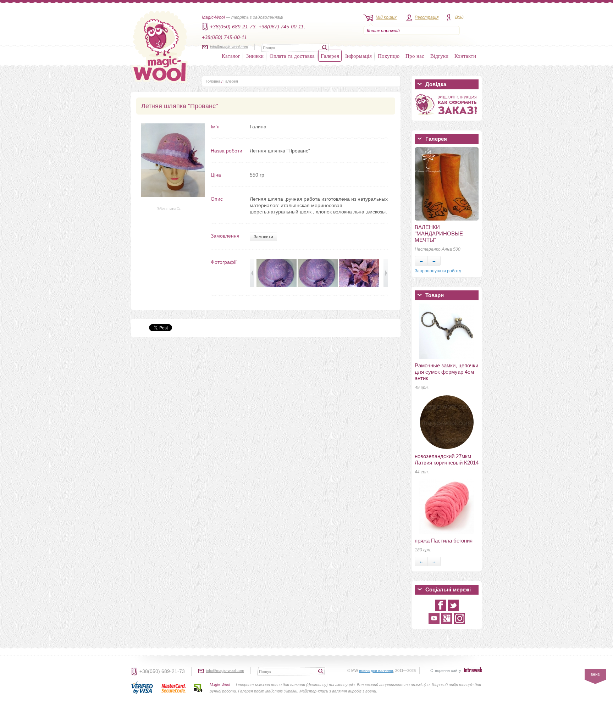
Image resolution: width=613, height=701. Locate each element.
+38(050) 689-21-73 (162, 671)
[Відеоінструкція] (447, 116)
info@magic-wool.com (229, 47)
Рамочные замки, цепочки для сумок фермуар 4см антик (446, 371)
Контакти (465, 55)
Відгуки (439, 55)
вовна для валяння (376, 670)
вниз (595, 674)
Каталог (231, 55)
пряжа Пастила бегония (444, 541)
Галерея (330, 55)
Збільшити (167, 209)
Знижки (255, 55)
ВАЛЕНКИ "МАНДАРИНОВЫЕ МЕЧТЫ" (439, 233)
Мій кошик (386, 17)
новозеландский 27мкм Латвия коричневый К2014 (447, 459)
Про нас (414, 55)
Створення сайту (445, 670)
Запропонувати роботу (438, 270)
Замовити (263, 236)
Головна (213, 81)
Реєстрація (426, 17)
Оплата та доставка (292, 55)
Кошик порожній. (384, 30)
